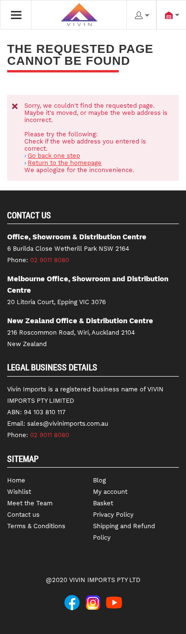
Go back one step (54, 155)
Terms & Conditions (36, 526)
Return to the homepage (65, 162)
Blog (99, 480)
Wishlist (19, 491)
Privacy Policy (113, 514)
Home (16, 480)
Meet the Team (29, 503)
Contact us (23, 514)
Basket (103, 503)
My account (110, 491)
